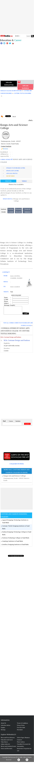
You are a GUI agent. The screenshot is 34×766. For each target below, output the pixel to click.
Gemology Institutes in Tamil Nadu (12, 541)
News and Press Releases (8, 737)
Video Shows (4, 742)
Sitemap (3, 729)
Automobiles (20, 746)
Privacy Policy (21, 725)
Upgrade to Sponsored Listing (15, 168)
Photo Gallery (21, 742)
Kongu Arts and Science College (14, 476)
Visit (11, 292)
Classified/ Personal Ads (23, 744)
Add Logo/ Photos (11, 173)
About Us (3, 723)
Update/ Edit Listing (12, 170)
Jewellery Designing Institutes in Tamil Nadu (15, 544)
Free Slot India (21, 727)
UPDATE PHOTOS (7, 199)
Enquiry (3, 727)
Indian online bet (5, 744)
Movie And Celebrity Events (8, 746)
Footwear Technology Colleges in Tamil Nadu (15, 538)
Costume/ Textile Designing (22, 93)
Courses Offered (5, 159)
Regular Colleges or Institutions (11, 90)
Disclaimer (20, 729)
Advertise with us (5, 725)
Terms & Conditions (22, 723)
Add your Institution (25, 87)
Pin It (14, 116)
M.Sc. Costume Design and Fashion (11, 337)
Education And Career (7, 740)
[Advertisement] (17, 17)
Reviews (5, 149)
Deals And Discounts (6, 748)
